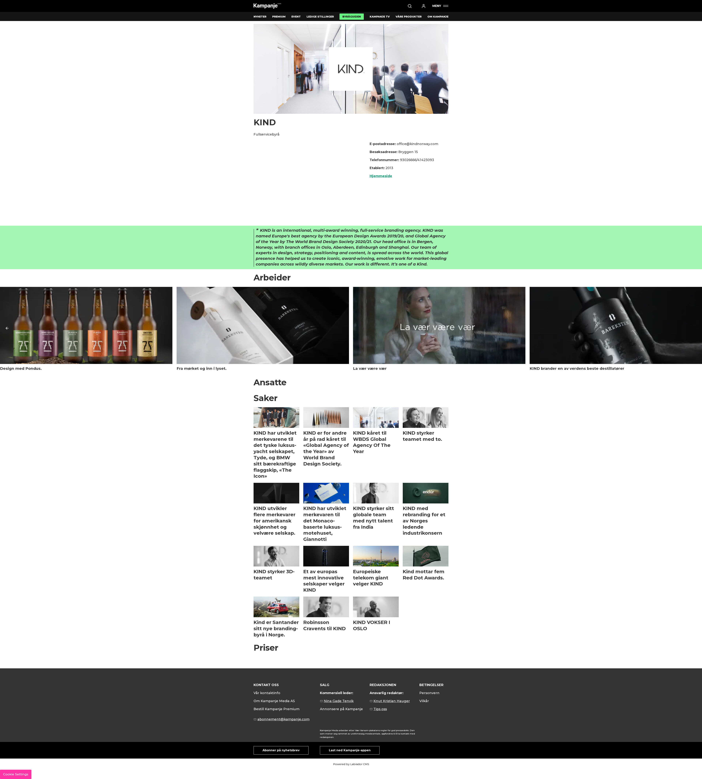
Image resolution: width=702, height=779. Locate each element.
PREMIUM (279, 16)
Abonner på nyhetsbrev (281, 750)
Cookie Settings (15, 774)
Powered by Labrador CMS (351, 764)
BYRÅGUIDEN (351, 16)
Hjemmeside (381, 176)
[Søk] (409, 6)
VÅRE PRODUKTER (409, 16)
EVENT (296, 16)
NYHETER (260, 16)
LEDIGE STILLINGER (320, 16)
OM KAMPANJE (437, 16)
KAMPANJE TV (380, 16)
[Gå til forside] (267, 5)
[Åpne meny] (440, 6)
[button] (7, 328)
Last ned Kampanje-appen (350, 750)
